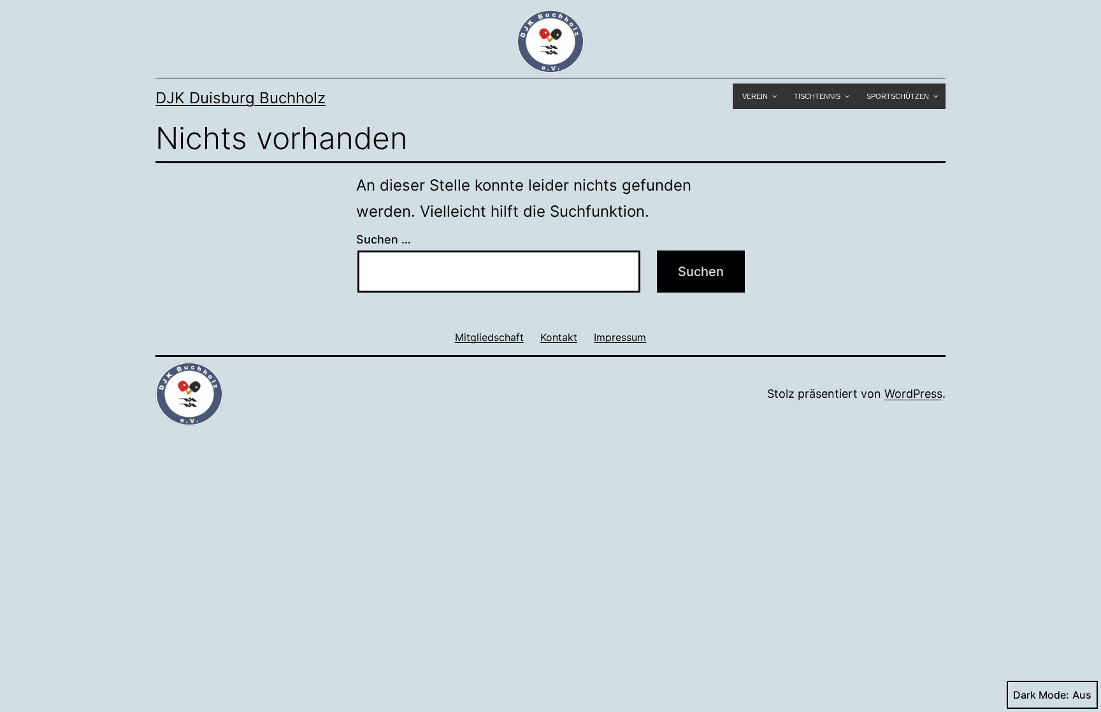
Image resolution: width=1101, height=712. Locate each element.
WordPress (913, 393)
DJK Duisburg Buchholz (240, 98)
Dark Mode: (1041, 694)
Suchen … (383, 239)
